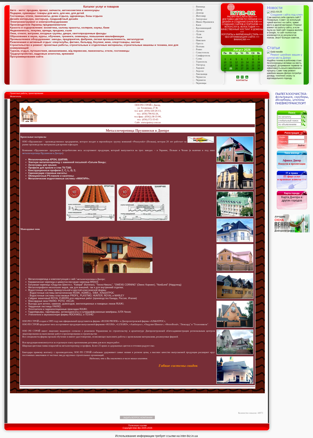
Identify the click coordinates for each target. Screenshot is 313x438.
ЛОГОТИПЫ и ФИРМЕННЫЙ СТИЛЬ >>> (242, 34)
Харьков (200, 67)
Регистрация (292, 133)
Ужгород (200, 64)
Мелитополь (15, 96)
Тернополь (201, 61)
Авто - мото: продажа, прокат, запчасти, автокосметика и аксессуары (54, 10)
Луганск (200, 31)
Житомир (201, 15)
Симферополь (203, 55)
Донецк (200, 12)
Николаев (200, 40)
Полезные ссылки (137, 425)
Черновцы (201, 83)
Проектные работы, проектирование (27, 93)
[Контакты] (242, 76)
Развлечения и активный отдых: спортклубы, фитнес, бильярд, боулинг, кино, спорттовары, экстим (75, 42)
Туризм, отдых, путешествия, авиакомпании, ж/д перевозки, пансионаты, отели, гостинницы (69, 50)
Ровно (199, 49)
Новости (274, 7)
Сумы (199, 58)
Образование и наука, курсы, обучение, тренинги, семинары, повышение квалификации (67, 36)
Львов (199, 37)
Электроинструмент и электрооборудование (39, 21)
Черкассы (201, 77)
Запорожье (201, 19)
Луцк (198, 34)
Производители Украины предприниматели (38, 24)
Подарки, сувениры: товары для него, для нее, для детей (47, 13)
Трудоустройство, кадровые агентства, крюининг (42, 53)
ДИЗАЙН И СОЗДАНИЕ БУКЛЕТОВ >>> (242, 21)
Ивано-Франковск (205, 21)
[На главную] (237, 76)
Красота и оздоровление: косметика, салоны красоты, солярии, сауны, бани (59, 27)
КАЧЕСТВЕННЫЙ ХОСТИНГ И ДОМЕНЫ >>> (242, 30)
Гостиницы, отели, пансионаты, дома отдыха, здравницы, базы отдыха (56, 15)
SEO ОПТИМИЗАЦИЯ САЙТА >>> (242, 37)
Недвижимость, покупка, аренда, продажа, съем (41, 30)
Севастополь (202, 52)
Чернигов (201, 80)
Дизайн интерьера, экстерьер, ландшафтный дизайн (44, 18)
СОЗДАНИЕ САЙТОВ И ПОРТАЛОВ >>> (242, 24)
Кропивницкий (203, 28)
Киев (198, 25)
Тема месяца (291, 153)
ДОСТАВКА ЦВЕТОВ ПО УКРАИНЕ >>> (242, 19)
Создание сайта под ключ (286, 14)
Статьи (273, 47)
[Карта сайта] (246, 76)
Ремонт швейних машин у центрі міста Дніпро (284, 56)
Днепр (199, 9)
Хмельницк (201, 74)
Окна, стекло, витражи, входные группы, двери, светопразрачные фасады (58, 33)
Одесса (199, 43)
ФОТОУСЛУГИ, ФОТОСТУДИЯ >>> (242, 27)
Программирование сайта (26, 56)
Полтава (200, 46)
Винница (200, 6)
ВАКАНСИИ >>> (242, 39)
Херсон (200, 71)
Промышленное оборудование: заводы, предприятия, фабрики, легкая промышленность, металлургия (76, 39)
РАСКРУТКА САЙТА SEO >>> (242, 16)
